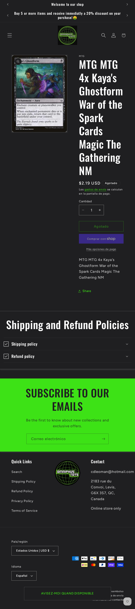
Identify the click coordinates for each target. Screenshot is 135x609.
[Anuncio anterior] (8, 4)
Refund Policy (22, 491)
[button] (10, 35)
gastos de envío (96, 189)
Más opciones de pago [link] (101, 249)
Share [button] (86, 291)
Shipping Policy (23, 481)
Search (16, 472)
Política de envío (113, 595)
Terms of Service (24, 511)
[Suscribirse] (103, 439)
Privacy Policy (22, 501)
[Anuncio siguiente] (127, 4)
